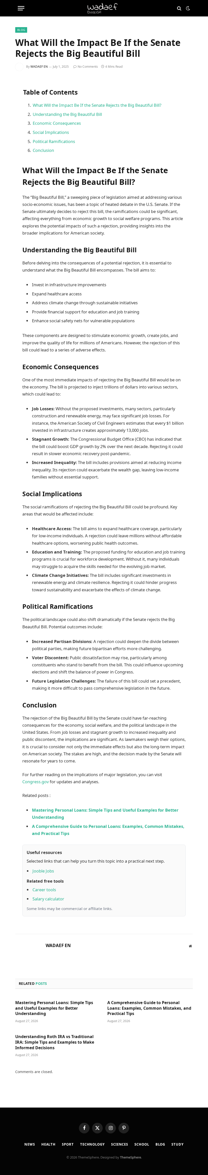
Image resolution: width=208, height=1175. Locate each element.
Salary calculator (48, 899)
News (29, 1144)
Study (177, 1144)
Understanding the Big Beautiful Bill (67, 114)
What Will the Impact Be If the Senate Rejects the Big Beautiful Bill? (97, 105)
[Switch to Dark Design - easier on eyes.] (187, 8)
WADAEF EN (39, 66)
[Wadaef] (104, 8)
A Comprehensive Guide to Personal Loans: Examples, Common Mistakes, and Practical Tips (149, 1008)
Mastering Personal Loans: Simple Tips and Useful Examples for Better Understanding (54, 1008)
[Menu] (21, 8)
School (141, 1144)
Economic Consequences (57, 123)
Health (48, 1144)
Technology (92, 1144)
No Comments (88, 66)
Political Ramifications (54, 141)
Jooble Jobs (43, 871)
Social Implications (51, 132)
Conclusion (43, 150)
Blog (21, 30)
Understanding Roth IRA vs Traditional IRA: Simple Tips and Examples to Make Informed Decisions (54, 1042)
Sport (68, 1144)
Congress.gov (35, 782)
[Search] (179, 8)
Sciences (119, 1144)
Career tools (44, 890)
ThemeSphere (130, 1157)
